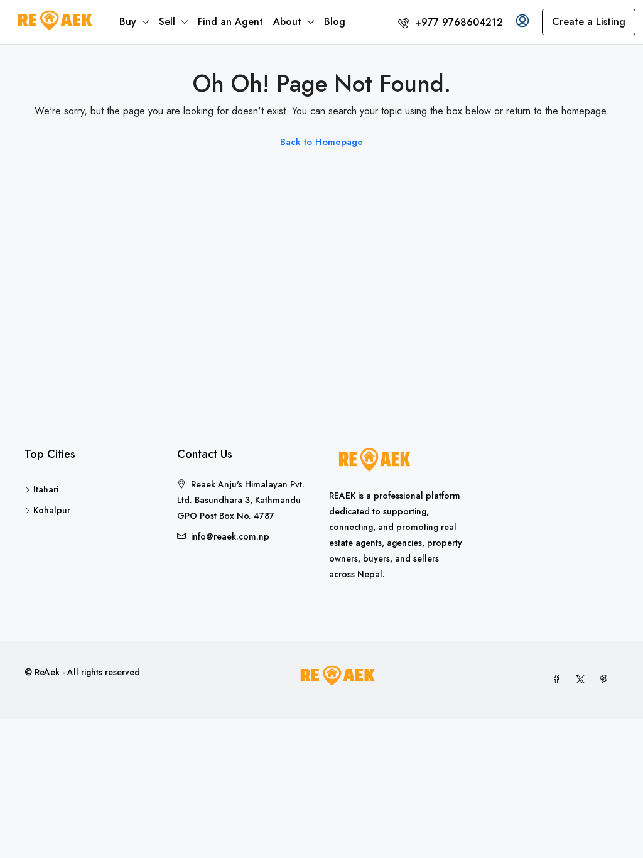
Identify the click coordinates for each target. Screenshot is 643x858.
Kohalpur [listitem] (51, 510)
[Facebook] (559, 679)
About (287, 21)
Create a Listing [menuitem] (588, 21)
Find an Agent (230, 21)
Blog (334, 21)
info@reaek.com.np (230, 536)
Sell (167, 21)
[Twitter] (583, 679)
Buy (127, 21)
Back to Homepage (321, 142)
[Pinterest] (606, 679)
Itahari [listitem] (45, 489)
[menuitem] (450, 22)
